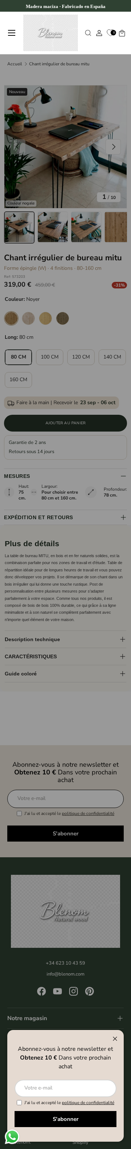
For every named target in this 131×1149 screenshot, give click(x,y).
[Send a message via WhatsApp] (12, 1136)
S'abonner (66, 1119)
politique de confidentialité (88, 1103)
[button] (121, 33)
